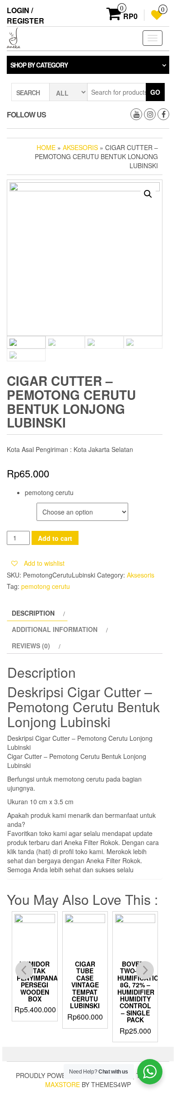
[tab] (37, 613)
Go (155, 92)
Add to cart (55, 538)
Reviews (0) (31, 645)
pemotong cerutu (45, 586)
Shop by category (39, 64)
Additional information (54, 629)
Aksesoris (80, 147)
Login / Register (25, 15)
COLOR (18, 507)
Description (33, 612)
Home (46, 147)
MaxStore (62, 1084)
